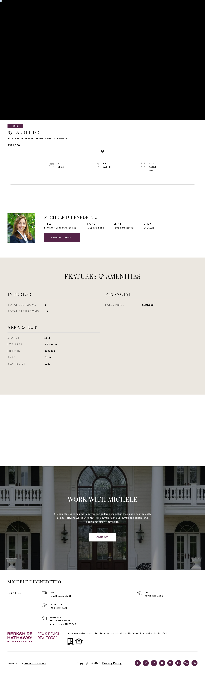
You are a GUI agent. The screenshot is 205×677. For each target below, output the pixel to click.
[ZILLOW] (178, 663)
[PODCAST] (194, 663)
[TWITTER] (170, 663)
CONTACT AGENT (62, 237)
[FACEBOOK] (138, 663)
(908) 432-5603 (59, 608)
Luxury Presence (35, 663)
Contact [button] (102, 537)
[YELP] (186, 663)
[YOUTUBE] (162, 663)
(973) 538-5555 (95, 227)
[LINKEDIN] (154, 663)
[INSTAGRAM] (146, 663)
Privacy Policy (112, 663)
